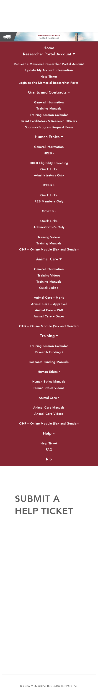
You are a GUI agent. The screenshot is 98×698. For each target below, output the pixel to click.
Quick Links (48, 169)
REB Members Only (49, 201)
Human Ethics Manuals (49, 381)
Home (49, 48)
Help (47, 433)
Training (47, 336)
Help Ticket (49, 76)
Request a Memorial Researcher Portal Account (49, 64)
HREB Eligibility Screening (49, 163)
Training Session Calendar (49, 115)
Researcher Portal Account (47, 54)
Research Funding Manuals (49, 362)
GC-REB (48, 211)
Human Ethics (47, 137)
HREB (48, 153)
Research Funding (48, 352)
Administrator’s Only (49, 227)
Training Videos (49, 237)
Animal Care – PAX (49, 310)
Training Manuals (49, 108)
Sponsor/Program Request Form (49, 127)
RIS (49, 459)
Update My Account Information (49, 70)
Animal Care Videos (49, 413)
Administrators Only (49, 175)
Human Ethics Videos (49, 388)
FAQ (49, 449)
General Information (49, 102)
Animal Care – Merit (49, 297)
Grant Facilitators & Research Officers (49, 121)
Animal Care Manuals (48, 407)
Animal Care (47, 259)
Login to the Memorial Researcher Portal (49, 82)
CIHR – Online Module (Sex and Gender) (49, 249)
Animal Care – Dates (49, 316)
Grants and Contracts (47, 92)
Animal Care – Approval (49, 304)
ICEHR (47, 185)
